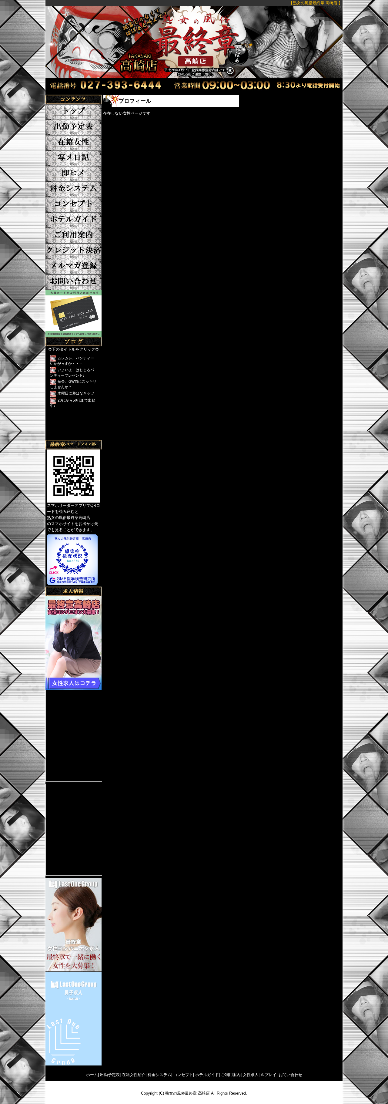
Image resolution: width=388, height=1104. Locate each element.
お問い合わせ (290, 1074)
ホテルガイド (207, 1074)
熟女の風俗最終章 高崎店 (187, 1093)
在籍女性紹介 (134, 1074)
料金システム (159, 1074)
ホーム (92, 1074)
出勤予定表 (110, 1074)
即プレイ (268, 1074)
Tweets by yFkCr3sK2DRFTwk (72, 436)
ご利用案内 (231, 1074)
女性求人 (251, 1074)
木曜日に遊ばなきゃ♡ (76, 393)
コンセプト (183, 1074)
